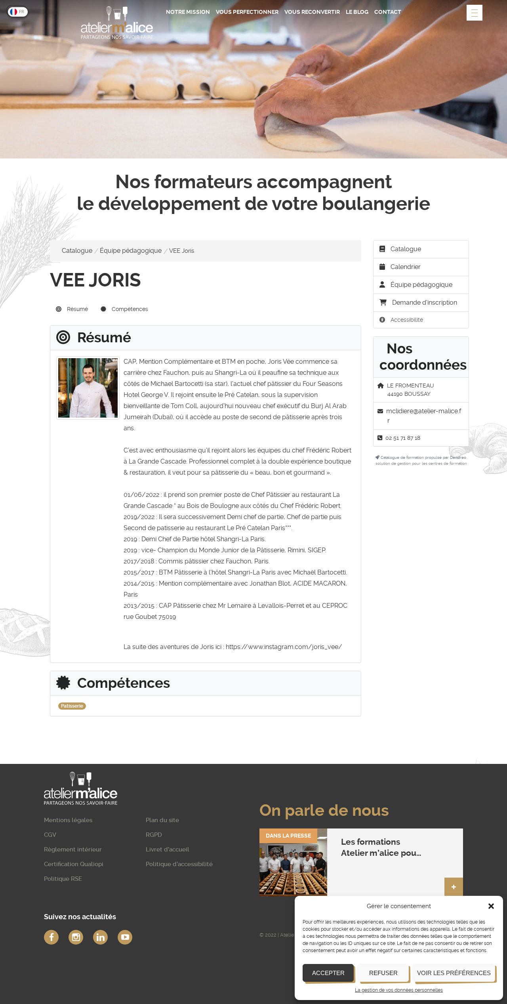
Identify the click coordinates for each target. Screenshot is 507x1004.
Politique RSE (63, 878)
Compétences (129, 309)
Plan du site (162, 820)
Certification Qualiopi (73, 864)
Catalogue (77, 250)
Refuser (383, 973)
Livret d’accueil (167, 849)
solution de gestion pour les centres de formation (421, 463)
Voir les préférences (454, 973)
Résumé (76, 309)
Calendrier (405, 267)
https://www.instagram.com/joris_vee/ (284, 647)
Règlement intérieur (73, 849)
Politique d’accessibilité (179, 864)
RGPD (154, 834)
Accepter (328, 973)
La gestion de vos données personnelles (399, 990)
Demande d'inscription (424, 302)
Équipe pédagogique (131, 250)
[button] (491, 906)
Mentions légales (68, 820)
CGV (50, 834)
